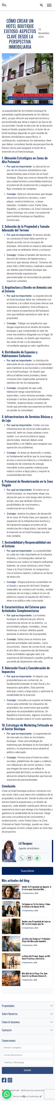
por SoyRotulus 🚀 (33, 1096)
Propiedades (8, 1006)
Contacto (7, 1030)
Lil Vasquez (18, 5)
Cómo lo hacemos (11, 1022)
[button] (6, 1094)
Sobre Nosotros (10, 1014)
